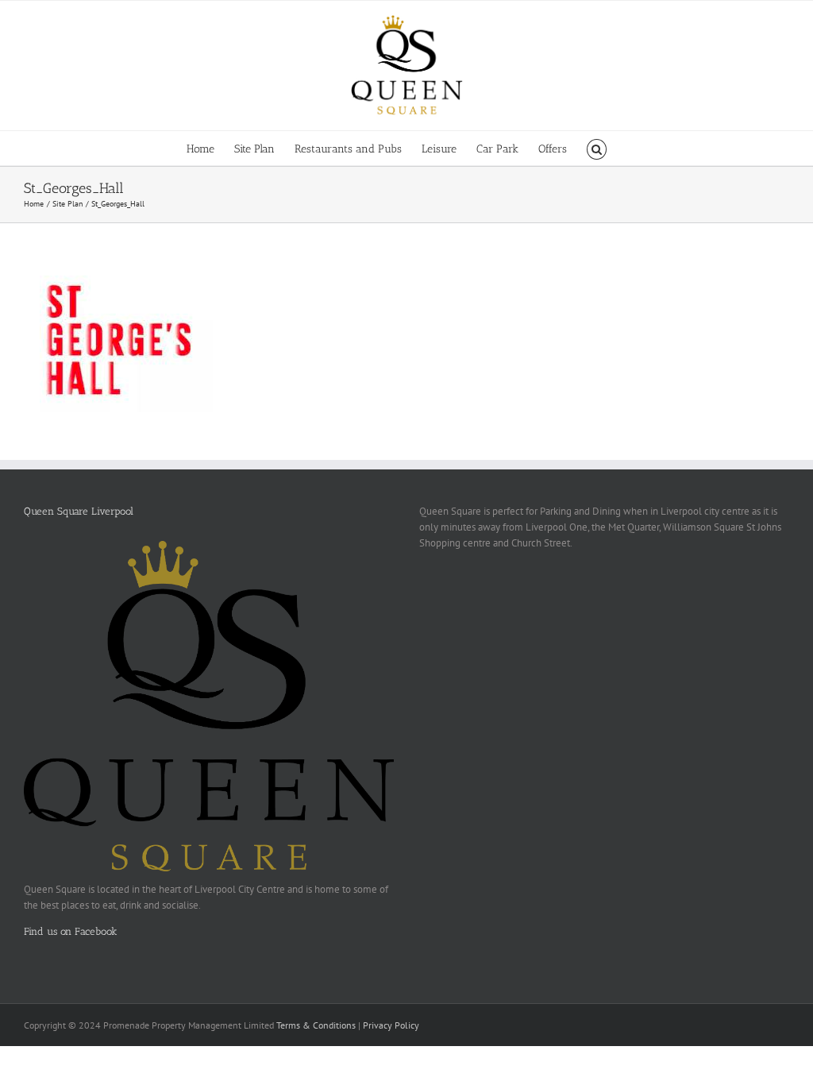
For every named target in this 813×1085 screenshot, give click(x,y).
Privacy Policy (391, 1025)
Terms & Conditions (316, 1025)
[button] (597, 148)
